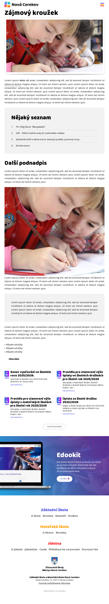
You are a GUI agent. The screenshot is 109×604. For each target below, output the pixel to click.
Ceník (43, 549)
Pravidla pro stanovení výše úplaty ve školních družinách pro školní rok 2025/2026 (83, 375)
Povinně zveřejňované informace (54, 583)
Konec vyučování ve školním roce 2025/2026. (30, 373)
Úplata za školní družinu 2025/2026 (80, 400)
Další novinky (54, 426)
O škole (36, 515)
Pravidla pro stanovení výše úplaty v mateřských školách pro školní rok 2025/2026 (30, 402)
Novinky (48, 515)
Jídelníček (31, 549)
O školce (48, 532)
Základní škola (16, 385)
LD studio (60, 591)
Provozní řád (90, 549)
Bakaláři (60, 515)
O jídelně (16, 549)
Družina (73, 515)
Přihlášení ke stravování (64, 549)
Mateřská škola (54, 527)
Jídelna (54, 543)
